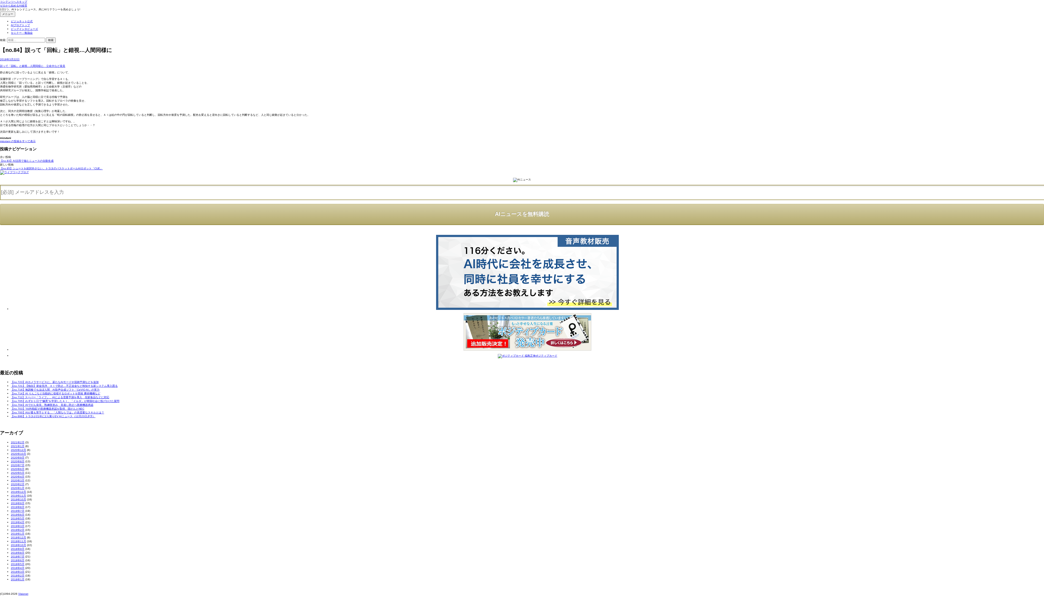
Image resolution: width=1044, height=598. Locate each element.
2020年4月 (17, 476)
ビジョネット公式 (22, 21)
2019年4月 (17, 522)
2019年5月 (17, 518)
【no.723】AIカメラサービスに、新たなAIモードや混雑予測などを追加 (55, 382)
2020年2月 (17, 484)
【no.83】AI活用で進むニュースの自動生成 (27, 160)
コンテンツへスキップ (13, 1)
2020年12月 (18, 449)
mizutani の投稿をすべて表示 (18, 141)
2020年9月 (17, 457)
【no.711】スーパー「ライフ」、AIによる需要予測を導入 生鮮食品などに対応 (60, 397)
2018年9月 (17, 548)
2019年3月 (17, 526)
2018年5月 (17, 564)
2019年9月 (17, 503)
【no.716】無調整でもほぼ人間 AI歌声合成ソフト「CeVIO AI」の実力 (55, 389)
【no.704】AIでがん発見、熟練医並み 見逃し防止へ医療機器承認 (52, 404)
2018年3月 (17, 571)
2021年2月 (17, 442)
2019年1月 (17, 533)
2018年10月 (18, 545)
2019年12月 (18, 491)
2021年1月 (17, 446)
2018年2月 (17, 575)
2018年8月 (17, 552)
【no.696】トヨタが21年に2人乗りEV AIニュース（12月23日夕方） (53, 416)
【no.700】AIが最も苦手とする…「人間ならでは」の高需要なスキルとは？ (57, 412)
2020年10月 (18, 453)
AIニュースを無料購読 (522, 214)
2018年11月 (18, 541)
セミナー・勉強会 (22, 32)
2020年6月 (17, 469)
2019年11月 (18, 495)
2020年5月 (17, 472)
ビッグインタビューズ (24, 28)
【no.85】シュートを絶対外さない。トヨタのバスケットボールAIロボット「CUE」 (51, 168)
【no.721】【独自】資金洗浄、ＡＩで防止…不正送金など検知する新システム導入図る (64, 385)
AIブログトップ (20, 25)
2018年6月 (17, 560)
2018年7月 (17, 556)
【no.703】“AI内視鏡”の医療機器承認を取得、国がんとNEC (47, 408)
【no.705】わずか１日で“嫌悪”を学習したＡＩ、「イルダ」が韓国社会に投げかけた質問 (65, 401)
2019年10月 (18, 499)
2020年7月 (17, 465)
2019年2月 (17, 529)
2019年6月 (17, 514)
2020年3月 (17, 480)
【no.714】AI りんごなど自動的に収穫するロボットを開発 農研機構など (55, 393)
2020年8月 (17, 461)
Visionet (23, 593)
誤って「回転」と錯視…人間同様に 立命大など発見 (32, 65)
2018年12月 (18, 537)
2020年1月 (17, 488)
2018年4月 (17, 567)
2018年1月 (17, 579)
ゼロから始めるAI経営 (13, 5)
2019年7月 (17, 510)
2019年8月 (17, 507)
